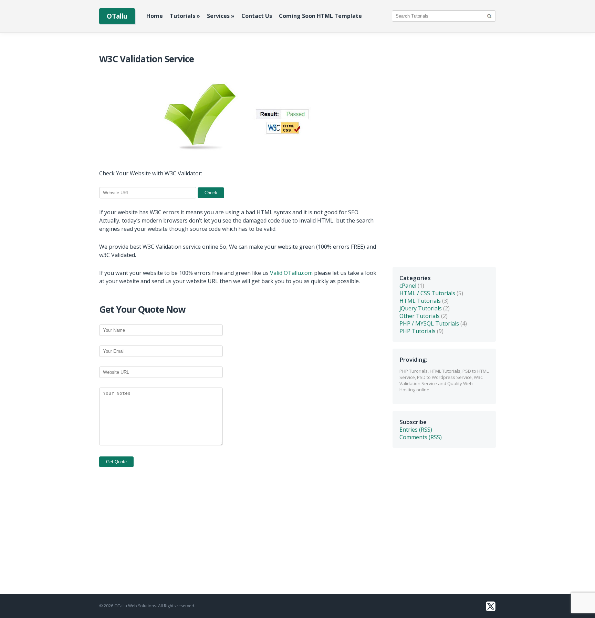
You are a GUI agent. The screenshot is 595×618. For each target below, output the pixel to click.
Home (154, 16)
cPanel (407, 285)
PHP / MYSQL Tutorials (429, 323)
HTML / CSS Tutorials (427, 293)
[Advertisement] (444, 156)
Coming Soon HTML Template (320, 16)
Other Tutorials (419, 316)
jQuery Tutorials (420, 308)
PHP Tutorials (417, 331)
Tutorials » (185, 16)
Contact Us (256, 16)
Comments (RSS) (420, 437)
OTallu (117, 16)
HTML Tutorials (420, 301)
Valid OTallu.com (291, 273)
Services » (220, 16)
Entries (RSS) (415, 429)
